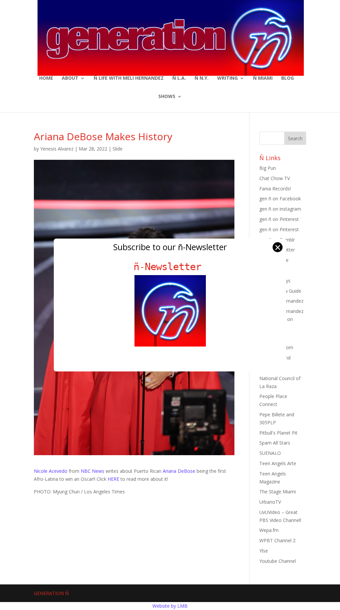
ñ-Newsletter (170, 266)
